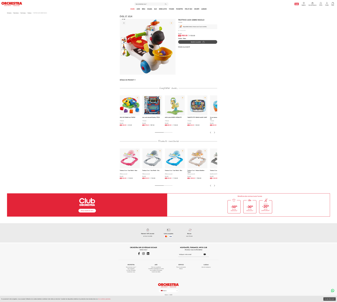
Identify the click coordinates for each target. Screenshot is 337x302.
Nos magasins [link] (131, 268)
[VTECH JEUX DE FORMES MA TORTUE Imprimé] (130, 105)
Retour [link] (181, 268)
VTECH (180, 22)
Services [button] (181, 264)
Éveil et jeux (188, 9)
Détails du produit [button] (127, 80)
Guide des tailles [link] (156, 272)
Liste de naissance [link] (206, 267)
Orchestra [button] (131, 264)
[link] (296, 4)
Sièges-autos (163, 9)
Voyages (171, 9)
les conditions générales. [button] (104, 299)
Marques (204, 9)
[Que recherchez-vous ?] (166, 4)
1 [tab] (159, 132)
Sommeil (149, 9)
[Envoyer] (205, 254)
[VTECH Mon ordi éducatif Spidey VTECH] (152, 105)
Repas (143, 9)
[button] (171, 23)
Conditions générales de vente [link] (156, 268)
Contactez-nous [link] (131, 272)
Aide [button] (156, 264)
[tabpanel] (129, 112)
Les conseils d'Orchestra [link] (156, 270)
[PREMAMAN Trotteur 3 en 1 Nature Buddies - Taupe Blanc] (197, 158)
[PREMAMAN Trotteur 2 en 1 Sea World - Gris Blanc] (152, 158)
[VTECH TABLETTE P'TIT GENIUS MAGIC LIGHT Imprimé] (197, 105)
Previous (210, 132)
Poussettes (179, 9)
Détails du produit (183, 47)
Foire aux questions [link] (156, 267)
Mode (138, 9)
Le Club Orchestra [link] (131, 270)
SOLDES (132, 9)
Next (214, 132)
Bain (155, 9)
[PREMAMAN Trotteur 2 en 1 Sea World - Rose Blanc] (130, 158)
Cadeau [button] (206, 264)
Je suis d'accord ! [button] (330, 299)
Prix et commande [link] (181, 267)
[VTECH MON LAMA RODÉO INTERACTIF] (175, 105)
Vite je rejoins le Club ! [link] (87, 210)
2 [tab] (168, 132)
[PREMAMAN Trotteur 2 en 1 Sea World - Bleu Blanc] (175, 158)
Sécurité (196, 9)
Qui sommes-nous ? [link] (131, 267)
